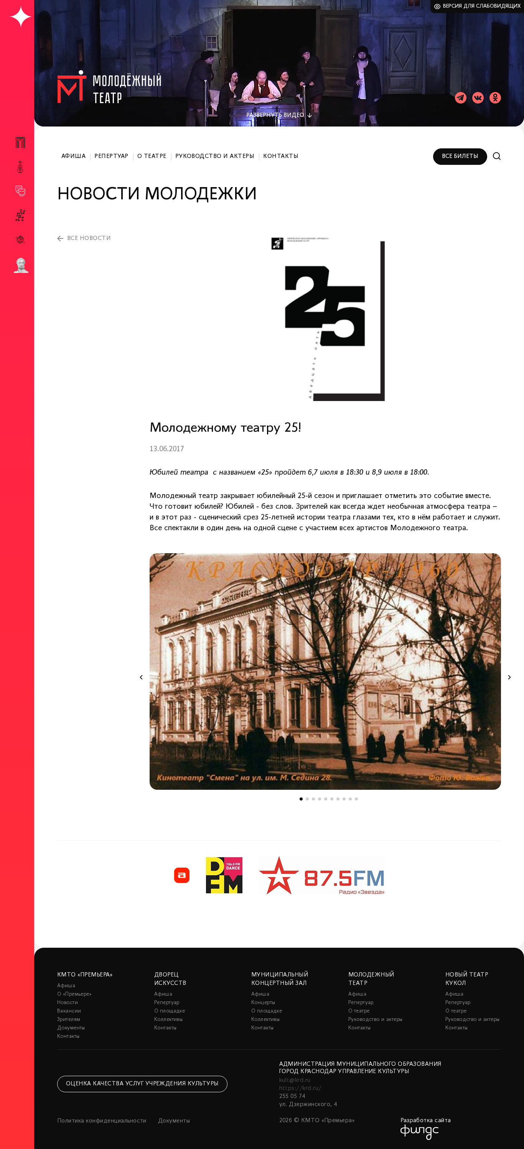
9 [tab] (350, 799)
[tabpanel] (325, 671)
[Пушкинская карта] (20, 265)
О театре (151, 156)
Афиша (73, 156)
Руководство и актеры (215, 156)
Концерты (263, 1003)
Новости (67, 1003)
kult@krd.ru (295, 1080)
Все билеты (460, 156)
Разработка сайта (425, 1121)
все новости (89, 238)
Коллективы (168, 1019)
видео (275, 115)
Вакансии (69, 1011)
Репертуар (111, 156)
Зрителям (68, 1019)
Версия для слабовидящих (482, 6)
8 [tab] (344, 799)
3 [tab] (313, 799)
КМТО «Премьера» (84, 975)
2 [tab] (307, 799)
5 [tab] (325, 799)
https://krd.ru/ (300, 1088)
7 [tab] (337, 799)
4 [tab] (319, 799)
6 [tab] (331, 799)
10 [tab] (356, 799)
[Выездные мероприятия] (20, 239)
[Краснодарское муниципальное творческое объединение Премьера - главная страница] (20, 17)
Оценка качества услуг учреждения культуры (142, 1084)
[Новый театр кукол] (20, 215)
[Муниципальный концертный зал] (20, 167)
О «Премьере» (74, 994)
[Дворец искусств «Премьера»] (20, 145)
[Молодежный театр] (20, 191)
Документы (71, 1028)
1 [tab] (301, 799)
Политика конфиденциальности (102, 1121)
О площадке (169, 1011)
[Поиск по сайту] (497, 156)
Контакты (280, 156)
